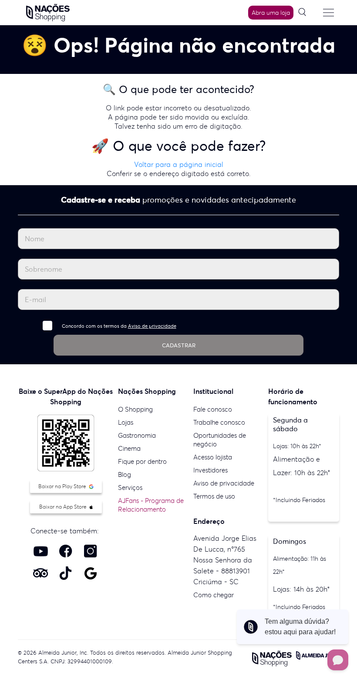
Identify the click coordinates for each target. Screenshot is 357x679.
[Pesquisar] (305, 12)
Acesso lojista (212, 457)
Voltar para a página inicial (178, 164)
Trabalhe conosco (219, 422)
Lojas (125, 422)
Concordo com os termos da (119, 326)
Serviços (130, 487)
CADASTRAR (178, 345)
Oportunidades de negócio (219, 439)
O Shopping (135, 409)
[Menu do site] (328, 12)
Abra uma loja (271, 13)
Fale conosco (212, 409)
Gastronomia (137, 435)
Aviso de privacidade (152, 326)
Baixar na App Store (63, 506)
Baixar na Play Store (63, 486)
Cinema (129, 448)
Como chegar (213, 595)
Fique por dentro (142, 461)
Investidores (210, 470)
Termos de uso (214, 496)
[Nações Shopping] (48, 12)
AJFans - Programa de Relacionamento (151, 504)
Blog (124, 474)
